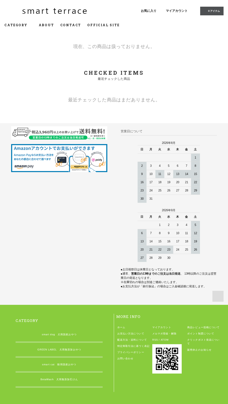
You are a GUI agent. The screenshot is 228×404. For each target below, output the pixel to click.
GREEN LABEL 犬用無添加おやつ (59, 349)
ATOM (165, 339)
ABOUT (46, 25)
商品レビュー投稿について (203, 327)
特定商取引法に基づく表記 (133, 346)
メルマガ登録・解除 (164, 333)
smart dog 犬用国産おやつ (59, 334)
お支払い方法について (130, 333)
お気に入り (149, 10)
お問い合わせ (125, 358)
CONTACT (70, 25)
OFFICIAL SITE (103, 25)
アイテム (214, 11)
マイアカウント (177, 10)
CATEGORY (16, 25)
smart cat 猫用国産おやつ (59, 364)
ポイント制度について (200, 333)
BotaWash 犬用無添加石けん (59, 379)
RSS (155, 339)
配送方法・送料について (132, 339)
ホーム (121, 327)
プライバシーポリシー (130, 352)
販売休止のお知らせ (199, 349)
